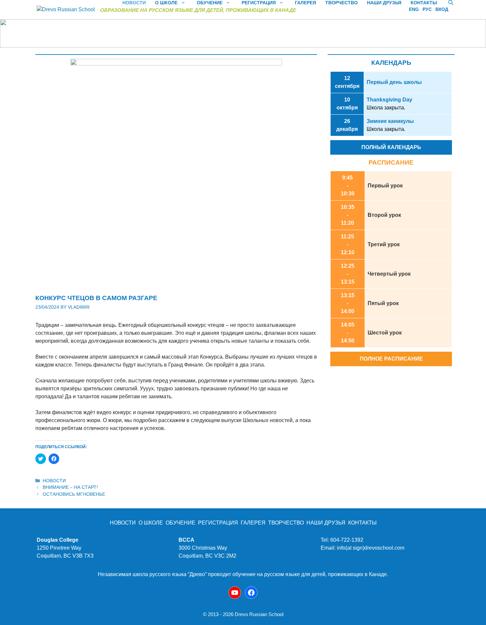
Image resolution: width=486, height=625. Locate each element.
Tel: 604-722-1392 (342, 540)
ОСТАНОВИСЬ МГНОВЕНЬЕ (74, 494)
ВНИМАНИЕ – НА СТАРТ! (70, 487)
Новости (54, 480)
